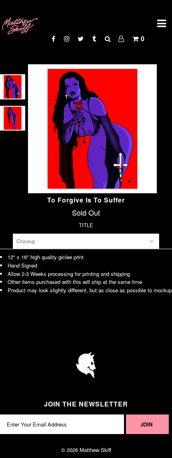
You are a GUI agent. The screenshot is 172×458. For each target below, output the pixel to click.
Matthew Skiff (95, 450)
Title (86, 225)
